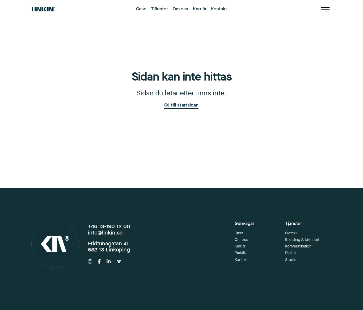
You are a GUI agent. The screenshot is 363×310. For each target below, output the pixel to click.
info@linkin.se (105, 232)
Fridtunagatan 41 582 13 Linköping (109, 246)
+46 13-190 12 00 (109, 226)
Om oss (180, 9)
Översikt (292, 233)
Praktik (240, 252)
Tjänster (159, 9)
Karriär (199, 9)
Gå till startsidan (181, 105)
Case (141, 9)
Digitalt (291, 252)
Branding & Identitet (302, 239)
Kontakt (219, 9)
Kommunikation (298, 246)
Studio (291, 259)
